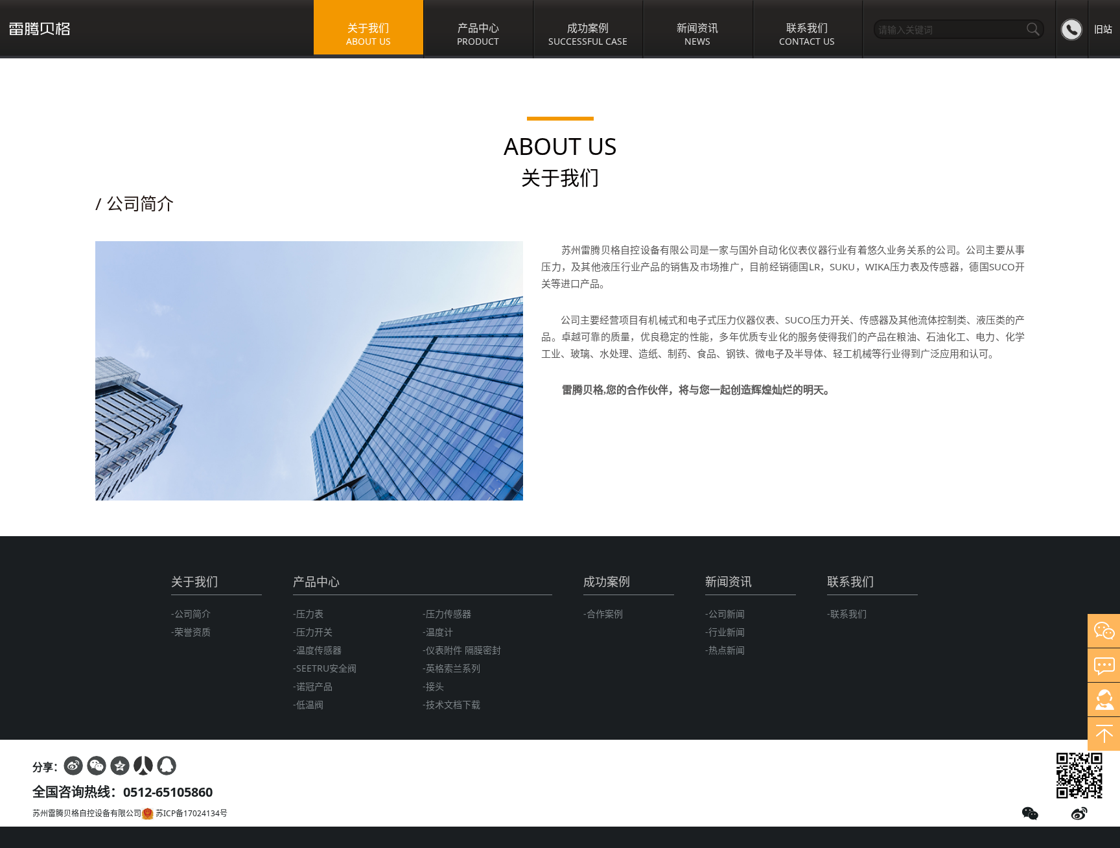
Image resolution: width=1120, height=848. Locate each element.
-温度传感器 (317, 650)
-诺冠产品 (312, 686)
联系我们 (850, 581)
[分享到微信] (96, 765)
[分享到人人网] (143, 765)
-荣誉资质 (191, 632)
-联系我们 (847, 613)
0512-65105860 (168, 792)
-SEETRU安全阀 (324, 668)
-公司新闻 (725, 613)
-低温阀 (308, 704)
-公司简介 (191, 613)
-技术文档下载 (451, 704)
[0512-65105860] (1071, 29)
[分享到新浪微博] (73, 765)
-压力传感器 (447, 613)
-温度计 (438, 632)
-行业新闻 (725, 632)
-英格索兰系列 (451, 668)
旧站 (1103, 29)
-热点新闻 (725, 650)
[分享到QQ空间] (120, 765)
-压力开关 (312, 632)
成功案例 (606, 581)
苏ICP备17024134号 (191, 813)
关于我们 (194, 581)
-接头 (433, 686)
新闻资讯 (728, 581)
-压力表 (308, 613)
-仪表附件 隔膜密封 (462, 650)
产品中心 (316, 581)
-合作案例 (603, 613)
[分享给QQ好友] (166, 765)
